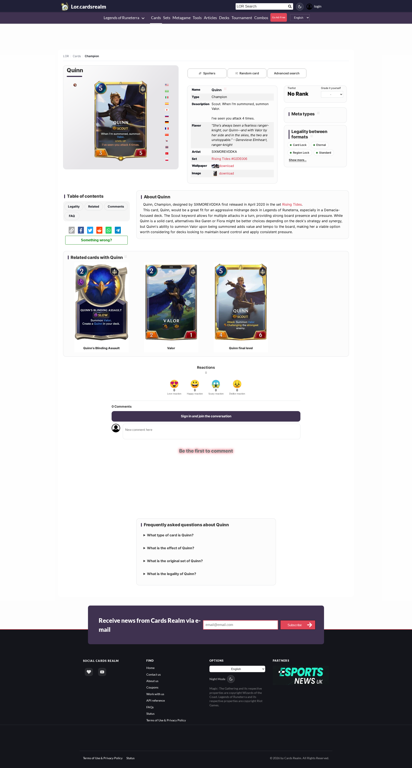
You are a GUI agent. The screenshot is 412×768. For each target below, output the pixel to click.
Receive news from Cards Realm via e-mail (150, 624)
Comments (116, 206)
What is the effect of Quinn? (170, 547)
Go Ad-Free (278, 17)
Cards (77, 56)
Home (150, 667)
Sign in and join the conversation (206, 416)
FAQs (150, 706)
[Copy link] (72, 230)
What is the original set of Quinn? (175, 560)
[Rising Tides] (75, 84)
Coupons (152, 687)
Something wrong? (96, 240)
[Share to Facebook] (81, 230)
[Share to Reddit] (99, 230)
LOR (66, 56)
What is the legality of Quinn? (171, 573)
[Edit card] (225, 90)
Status (150, 713)
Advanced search (287, 73)
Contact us (153, 674)
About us (152, 680)
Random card (249, 73)
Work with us (155, 693)
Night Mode (217, 678)
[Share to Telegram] (118, 230)
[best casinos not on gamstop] (301, 674)
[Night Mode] (300, 7)
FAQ (72, 216)
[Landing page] (65, 6)
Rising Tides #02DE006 (229, 159)
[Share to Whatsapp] (109, 230)
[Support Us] (89, 671)
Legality (74, 206)
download (226, 166)
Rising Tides (292, 204)
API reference (155, 700)
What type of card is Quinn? (170, 534)
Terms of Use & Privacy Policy (166, 719)
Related (93, 206)
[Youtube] (102, 671)
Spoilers (209, 73)
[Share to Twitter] (90, 230)
